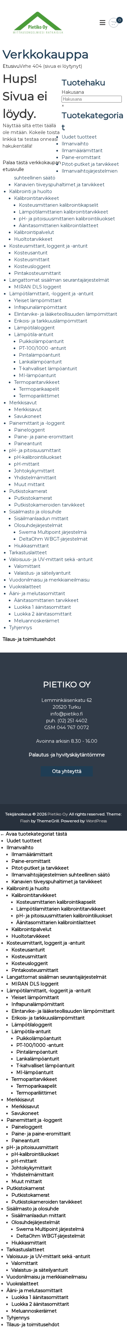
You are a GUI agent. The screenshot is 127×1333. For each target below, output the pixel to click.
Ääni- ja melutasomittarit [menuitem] (35, 1290)
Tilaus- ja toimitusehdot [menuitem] (33, 1324)
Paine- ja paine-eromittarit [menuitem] (41, 1134)
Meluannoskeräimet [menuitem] (34, 1311)
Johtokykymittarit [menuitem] (31, 1168)
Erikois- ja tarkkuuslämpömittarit (50, 321)
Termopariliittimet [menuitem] (36, 1093)
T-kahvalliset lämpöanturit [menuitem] (45, 1066)
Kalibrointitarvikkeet (36, 198)
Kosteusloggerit (32, 266)
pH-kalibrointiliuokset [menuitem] (35, 1154)
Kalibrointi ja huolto (30, 191)
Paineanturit (28, 443)
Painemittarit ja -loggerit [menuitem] (34, 1120)
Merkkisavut (23, 403)
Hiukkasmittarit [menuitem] (28, 1243)
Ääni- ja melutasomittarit (37, 593)
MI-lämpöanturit (37, 375)
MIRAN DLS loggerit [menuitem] (35, 984)
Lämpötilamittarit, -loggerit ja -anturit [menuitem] (49, 991)
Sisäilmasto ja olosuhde (35, 512)
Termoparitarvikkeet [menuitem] (34, 1079)
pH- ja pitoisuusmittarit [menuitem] (32, 1147)
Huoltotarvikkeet (33, 239)
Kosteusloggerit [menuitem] (29, 963)
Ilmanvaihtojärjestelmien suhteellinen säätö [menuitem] (60, 875)
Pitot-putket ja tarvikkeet (90, 164)
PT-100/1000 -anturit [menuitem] (40, 1045)
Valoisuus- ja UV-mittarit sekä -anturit (51, 559)
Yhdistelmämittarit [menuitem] (32, 1175)
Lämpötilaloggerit (34, 328)
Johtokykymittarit (34, 471)
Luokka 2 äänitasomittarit (43, 614)
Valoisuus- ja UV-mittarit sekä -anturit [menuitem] (48, 1256)
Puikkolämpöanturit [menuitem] (38, 1038)
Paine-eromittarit (81, 157)
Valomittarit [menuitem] (24, 1263)
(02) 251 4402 (72, 721)
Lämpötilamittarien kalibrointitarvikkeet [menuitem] (61, 909)
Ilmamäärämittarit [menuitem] (31, 854)
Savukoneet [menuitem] (25, 1113)
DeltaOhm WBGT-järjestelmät (53, 539)
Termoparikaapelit (39, 389)
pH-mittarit (26, 464)
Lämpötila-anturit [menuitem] (31, 1031)
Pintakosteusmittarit (37, 273)
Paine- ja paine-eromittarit (43, 437)
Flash (25, 820)
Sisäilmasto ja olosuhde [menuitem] (33, 1209)
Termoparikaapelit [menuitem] (36, 1086)
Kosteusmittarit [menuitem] (29, 957)
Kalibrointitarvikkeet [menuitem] (33, 895)
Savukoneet (27, 416)
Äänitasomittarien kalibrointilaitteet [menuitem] (56, 922)
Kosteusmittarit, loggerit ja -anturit (48, 246)
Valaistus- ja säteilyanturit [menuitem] (39, 1270)
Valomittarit (27, 566)
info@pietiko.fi (66, 714)
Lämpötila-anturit (33, 334)
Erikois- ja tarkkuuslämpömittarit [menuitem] (48, 1018)
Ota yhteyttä (66, 771)
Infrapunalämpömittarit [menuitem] (37, 1004)
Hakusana (73, 92)
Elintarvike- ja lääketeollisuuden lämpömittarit (65, 314)
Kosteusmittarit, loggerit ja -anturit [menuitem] (46, 943)
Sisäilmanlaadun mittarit (41, 518)
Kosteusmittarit (31, 260)
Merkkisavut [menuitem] (20, 1100)
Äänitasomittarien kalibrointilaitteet (58, 225)
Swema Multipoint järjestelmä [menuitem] (50, 1229)
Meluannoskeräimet (36, 621)
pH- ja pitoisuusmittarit (35, 450)
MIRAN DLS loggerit (37, 287)
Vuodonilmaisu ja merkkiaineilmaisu (49, 580)
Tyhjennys (20, 627)
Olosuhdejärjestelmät (38, 525)
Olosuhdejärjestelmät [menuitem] (35, 1222)
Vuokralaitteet (25, 587)
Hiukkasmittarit (31, 546)
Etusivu (11, 66)
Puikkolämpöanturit (41, 341)
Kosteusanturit (31, 253)
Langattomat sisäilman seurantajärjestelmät (59, 280)
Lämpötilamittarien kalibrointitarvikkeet (63, 212)
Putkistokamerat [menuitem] (26, 1188)
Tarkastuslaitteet (28, 553)
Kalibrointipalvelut (34, 232)
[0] (114, 23)
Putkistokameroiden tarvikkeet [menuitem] (46, 1202)
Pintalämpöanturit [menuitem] (37, 1052)
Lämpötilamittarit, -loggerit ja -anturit (51, 294)
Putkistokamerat (28, 491)
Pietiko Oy (58, 814)
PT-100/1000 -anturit (42, 348)
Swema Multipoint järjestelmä (53, 532)
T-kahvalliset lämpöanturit (48, 369)
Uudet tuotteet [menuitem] (24, 841)
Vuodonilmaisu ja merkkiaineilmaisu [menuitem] (47, 1277)
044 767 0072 (73, 727)
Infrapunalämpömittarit (40, 307)
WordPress (96, 820)
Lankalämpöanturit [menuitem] (37, 1059)
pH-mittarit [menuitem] (24, 1161)
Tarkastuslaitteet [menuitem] (25, 1250)
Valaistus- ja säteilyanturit (42, 573)
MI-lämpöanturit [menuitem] (34, 1072)
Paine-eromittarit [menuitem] (30, 861)
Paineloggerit (29, 430)
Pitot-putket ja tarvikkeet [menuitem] (40, 868)
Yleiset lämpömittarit (38, 300)
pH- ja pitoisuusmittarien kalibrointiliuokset (67, 219)
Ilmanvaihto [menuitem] (20, 847)
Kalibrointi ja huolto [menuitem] (28, 888)
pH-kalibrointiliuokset (38, 457)
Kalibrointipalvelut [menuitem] (31, 929)
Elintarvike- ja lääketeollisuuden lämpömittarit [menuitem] (63, 1011)
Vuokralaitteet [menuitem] (22, 1284)
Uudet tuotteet (79, 137)
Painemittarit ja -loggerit (37, 423)
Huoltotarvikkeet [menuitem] (30, 936)
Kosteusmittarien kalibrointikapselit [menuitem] (56, 902)
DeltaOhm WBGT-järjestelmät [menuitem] (50, 1236)
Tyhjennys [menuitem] (18, 1318)
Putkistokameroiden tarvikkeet (49, 505)
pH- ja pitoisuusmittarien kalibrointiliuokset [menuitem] (64, 916)
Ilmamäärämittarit (82, 150)
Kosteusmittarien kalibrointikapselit (58, 205)
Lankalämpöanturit (40, 362)
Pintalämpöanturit (39, 355)
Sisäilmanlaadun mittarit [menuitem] (38, 1215)
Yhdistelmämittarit (35, 478)
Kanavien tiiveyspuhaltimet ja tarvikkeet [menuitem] (56, 882)
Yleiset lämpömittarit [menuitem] (35, 997)
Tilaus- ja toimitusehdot (29, 639)
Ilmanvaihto (75, 144)
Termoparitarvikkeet (37, 382)
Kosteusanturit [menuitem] (28, 950)
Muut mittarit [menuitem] (26, 1181)
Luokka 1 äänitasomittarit (42, 607)
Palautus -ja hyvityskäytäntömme (67, 755)
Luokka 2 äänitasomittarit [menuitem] (40, 1304)
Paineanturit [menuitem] (25, 1140)
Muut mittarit (29, 484)
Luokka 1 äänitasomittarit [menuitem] (39, 1297)
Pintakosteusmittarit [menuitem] (34, 970)
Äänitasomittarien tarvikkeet (46, 600)
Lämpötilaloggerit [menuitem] (31, 1025)
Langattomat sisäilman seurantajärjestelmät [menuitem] (56, 977)
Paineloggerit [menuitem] (26, 1127)
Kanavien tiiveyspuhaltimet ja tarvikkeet (59, 185)
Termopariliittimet (39, 396)
